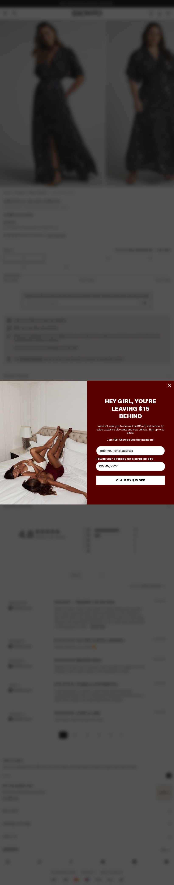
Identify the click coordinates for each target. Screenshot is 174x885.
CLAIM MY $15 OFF (130, 480)
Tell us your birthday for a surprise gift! (124, 458)
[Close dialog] (169, 385)
